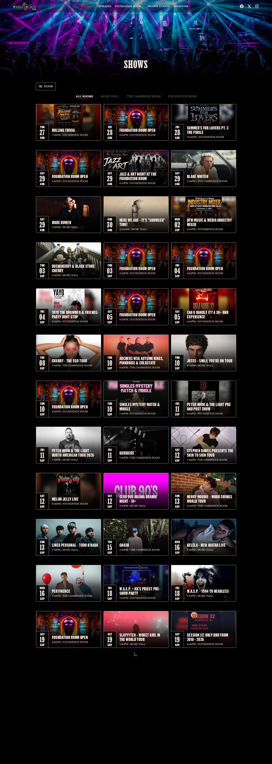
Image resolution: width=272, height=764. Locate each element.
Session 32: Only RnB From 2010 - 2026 (207, 637)
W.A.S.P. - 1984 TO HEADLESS (208, 591)
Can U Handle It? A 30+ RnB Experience (208, 314)
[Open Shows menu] (92, 6)
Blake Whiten (197, 176)
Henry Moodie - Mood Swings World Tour (209, 498)
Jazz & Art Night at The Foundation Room (138, 176)
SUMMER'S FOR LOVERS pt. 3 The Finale (208, 130)
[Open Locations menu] (190, 6)
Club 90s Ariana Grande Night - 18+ (138, 498)
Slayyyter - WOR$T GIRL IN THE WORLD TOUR (139, 637)
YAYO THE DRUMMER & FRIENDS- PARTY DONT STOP (75, 314)
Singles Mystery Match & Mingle (139, 406)
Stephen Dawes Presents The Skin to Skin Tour (210, 452)
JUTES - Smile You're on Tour (210, 360)
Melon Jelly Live (65, 499)
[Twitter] (249, 6)
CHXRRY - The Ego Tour (69, 360)
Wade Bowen (61, 222)
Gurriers (126, 453)
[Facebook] (242, 6)
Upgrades (104, 6)
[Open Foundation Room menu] (143, 6)
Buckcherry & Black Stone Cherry (73, 268)
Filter (48, 86)
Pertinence (61, 591)
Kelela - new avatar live (206, 545)
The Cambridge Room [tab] (144, 96)
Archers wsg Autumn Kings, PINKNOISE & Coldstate (141, 360)
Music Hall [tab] (110, 96)
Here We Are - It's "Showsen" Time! (142, 222)
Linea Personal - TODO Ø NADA (75, 545)
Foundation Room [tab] (182, 96)
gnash (124, 545)
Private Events (158, 6)
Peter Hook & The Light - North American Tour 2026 (73, 452)
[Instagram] (257, 6)
